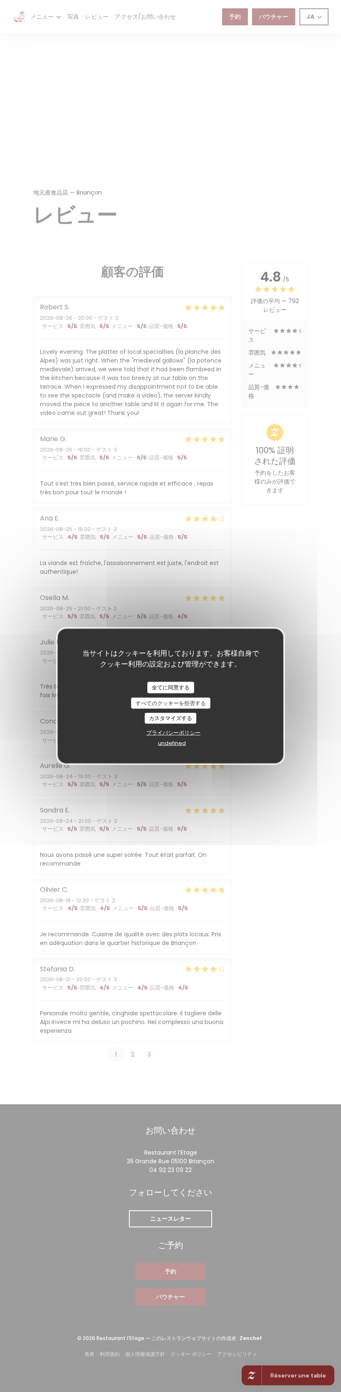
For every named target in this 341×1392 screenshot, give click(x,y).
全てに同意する (171, 687)
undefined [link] (172, 743)
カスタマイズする (170, 718)
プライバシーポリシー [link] (173, 732)
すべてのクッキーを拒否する (171, 703)
